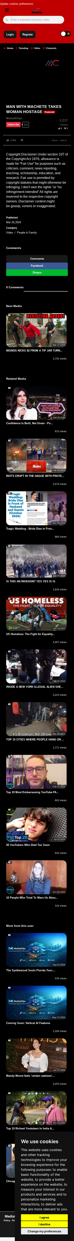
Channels (50, 48)
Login (10, 34)
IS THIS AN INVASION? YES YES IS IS (30, 581)
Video (37, 48)
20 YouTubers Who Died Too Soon (28, 844)
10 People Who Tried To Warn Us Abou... (32, 897)
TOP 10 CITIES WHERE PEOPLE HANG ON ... (35, 739)
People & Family (27, 232)
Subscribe (13, 124)
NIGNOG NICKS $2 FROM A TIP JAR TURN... (34, 350)
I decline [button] (44, 1224)
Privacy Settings (10, 1239)
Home (9, 48)
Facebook (37, 265)
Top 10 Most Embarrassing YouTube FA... (32, 792)
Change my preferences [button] (44, 1231)
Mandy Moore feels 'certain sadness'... (30, 1075)
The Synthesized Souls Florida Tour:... (30, 970)
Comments (37, 258)
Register (27, 34)
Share (55, 140)
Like (13, 140)
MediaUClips (14, 118)
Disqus (37, 272)
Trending (23, 48)
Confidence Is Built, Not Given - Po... (29, 423)
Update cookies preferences (16, 3)
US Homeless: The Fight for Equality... (30, 634)
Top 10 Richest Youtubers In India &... (30, 1128)
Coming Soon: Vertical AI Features (28, 1023)
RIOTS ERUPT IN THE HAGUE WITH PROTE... (35, 475)
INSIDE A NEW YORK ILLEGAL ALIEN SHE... (34, 686)
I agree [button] (44, 1217)
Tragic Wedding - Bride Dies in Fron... (30, 528)
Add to (63, 140)
